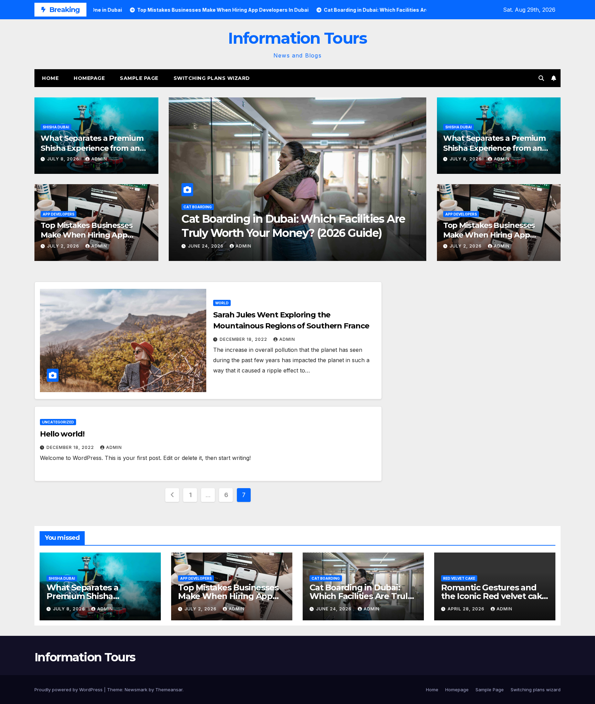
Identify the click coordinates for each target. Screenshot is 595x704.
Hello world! (62, 434)
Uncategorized (58, 422)
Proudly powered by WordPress (69, 689)
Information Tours (297, 38)
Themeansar (168, 689)
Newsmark (136, 689)
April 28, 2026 (244, 246)
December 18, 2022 (244, 339)
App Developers (58, 214)
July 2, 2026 (64, 246)
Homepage (89, 78)
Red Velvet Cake (236, 207)
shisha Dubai (56, 127)
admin (99, 158)
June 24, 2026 (334, 608)
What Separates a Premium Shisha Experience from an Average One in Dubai (92, 148)
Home (50, 78)
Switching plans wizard (212, 78)
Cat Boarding (326, 578)
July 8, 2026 (64, 158)
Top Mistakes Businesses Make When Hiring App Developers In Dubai (87, 235)
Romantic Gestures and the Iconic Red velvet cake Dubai (494, 596)
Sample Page (139, 78)
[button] (541, 78)
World (222, 303)
